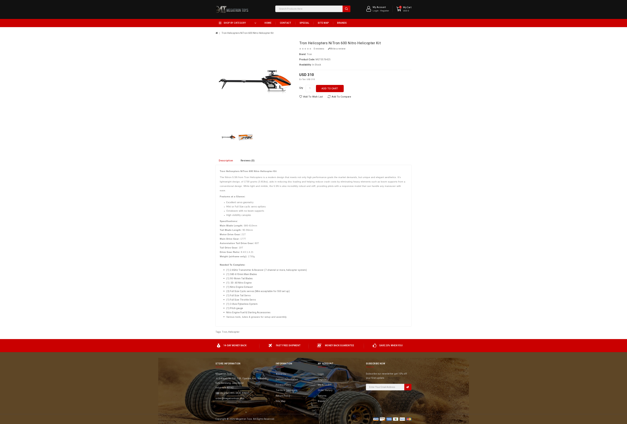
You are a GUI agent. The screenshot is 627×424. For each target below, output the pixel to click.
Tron (309, 54)
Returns (322, 396)
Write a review (338, 48)
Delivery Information (287, 379)
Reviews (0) (248, 160)
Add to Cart (330, 88)
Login (321, 374)
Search (346, 9)
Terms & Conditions (286, 390)
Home (268, 23)
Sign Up (407, 387)
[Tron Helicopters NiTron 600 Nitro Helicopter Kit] (228, 137)
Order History (325, 390)
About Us (281, 374)
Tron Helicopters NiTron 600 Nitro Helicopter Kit (248, 33)
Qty (301, 88)
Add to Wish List (313, 96)
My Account (324, 385)
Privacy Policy (283, 385)
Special (304, 23)
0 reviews (319, 48)
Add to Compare (341, 96)
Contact (285, 23)
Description (226, 160)
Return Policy (283, 396)
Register (322, 379)
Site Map (323, 23)
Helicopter (234, 332)
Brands (342, 23)
